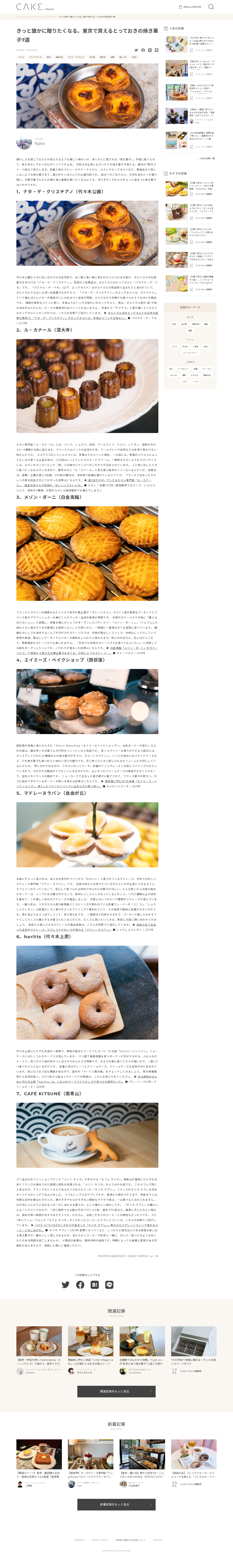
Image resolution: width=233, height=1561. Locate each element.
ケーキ (37, 17)
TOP (18, 17)
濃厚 (184, 375)
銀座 (190, 330)
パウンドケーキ (49, 17)
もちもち (194, 375)
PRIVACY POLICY (100, 1540)
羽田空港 (195, 324)
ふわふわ (173, 375)
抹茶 (171, 369)
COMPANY (79, 1540)
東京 (49, 57)
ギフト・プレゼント (76, 57)
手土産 (92, 57)
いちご (185, 381)
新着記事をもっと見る (114, 1504)
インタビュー (183, 369)
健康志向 (207, 375)
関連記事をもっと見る (114, 1391)
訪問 (112, 57)
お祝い (134, 57)
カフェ (174, 346)
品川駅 (184, 324)
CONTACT (158, 1540)
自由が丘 (59, 57)
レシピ (195, 381)
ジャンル (27, 17)
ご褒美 (195, 346)
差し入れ (123, 57)
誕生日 (103, 57)
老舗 (195, 369)
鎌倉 (206, 324)
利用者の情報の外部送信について (131, 1540)
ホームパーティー (190, 353)
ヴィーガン (207, 369)
